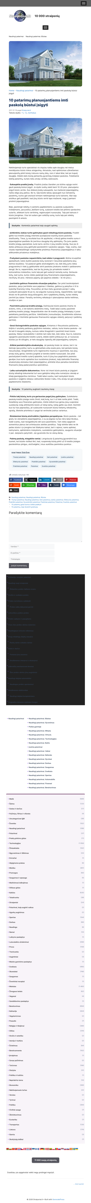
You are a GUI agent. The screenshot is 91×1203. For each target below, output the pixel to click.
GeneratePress (58, 1199)
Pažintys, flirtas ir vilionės (19, 814)
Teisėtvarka (14, 897)
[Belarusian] (7, 1149)
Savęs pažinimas (16, 1060)
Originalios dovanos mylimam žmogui (23, 702)
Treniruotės (14, 952)
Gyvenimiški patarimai (57, 462)
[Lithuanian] (50, 1149)
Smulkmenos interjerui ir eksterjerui (24, 660)
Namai (12, 932)
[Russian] (59, 1149)
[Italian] (45, 1149)
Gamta (12, 1134)
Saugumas (13, 976)
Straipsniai (13, 902)
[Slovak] (65, 1149)
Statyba (12, 1070)
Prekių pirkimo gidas (17, 838)
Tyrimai (12, 1100)
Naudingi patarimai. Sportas (40, 775)
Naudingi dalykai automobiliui (19, 678)
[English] (30, 1149)
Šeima (11, 804)
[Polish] (53, 1149)
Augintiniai (13, 957)
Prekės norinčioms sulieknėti (19, 601)
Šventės (12, 823)
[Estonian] (33, 1149)
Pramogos (13, 873)
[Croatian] (19, 1149)
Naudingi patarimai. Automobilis (42, 779)
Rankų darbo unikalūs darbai (21, 643)
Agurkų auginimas (16, 912)
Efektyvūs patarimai (20, 462)
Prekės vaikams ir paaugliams (19, 619)
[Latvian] (47, 1149)
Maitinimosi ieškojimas (18, 883)
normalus (32, 113)
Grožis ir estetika (16, 1036)
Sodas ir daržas (15, 809)
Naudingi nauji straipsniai (18, 583)
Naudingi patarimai (16, 36)
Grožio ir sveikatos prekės (18, 595)
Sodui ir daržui (14, 649)
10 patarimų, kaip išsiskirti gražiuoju (24, 507)
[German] (42, 1149)
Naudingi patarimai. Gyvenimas (41, 723)
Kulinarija (13, 1011)
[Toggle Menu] (83, 3)
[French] (39, 1149)
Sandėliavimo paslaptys (19, 1001)
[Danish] (24, 1149)
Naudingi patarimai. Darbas (40, 763)
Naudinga (13, 927)
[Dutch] (27, 1149)
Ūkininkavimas (15, 1115)
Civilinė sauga (15, 1110)
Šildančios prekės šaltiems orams (23, 589)
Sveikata (13, 967)
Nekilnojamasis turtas (18, 1090)
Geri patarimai (52, 457)
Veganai (12, 996)
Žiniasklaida (14, 848)
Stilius (11, 1031)
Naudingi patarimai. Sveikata (40, 771)
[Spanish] (71, 1149)
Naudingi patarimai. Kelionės (40, 755)
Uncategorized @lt (17, 819)
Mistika (12, 868)
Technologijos (15, 843)
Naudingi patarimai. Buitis (39, 743)
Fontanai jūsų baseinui (18, 654)
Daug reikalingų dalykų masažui (20, 637)
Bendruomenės (15, 1051)
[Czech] (22, 1149)
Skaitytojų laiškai (16, 1139)
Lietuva (12, 1130)
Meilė (11, 799)
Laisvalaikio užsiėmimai (19, 942)
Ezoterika (13, 1120)
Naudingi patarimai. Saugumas (41, 767)
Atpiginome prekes (17, 863)
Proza (11, 947)
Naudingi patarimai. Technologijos (42, 739)
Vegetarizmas (15, 1016)
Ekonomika (13, 1085)
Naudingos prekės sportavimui (22, 684)
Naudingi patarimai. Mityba (40, 731)
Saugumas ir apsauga (18, 878)
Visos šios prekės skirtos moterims (21, 625)
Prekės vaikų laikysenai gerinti (21, 607)
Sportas (12, 917)
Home (11, 90)
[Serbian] (62, 1149)
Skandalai (13, 972)
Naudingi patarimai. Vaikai (39, 751)
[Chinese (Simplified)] (13, 1149)
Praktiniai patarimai (20, 466)
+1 (22, 113)
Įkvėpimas (13, 1055)
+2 (26, 113)
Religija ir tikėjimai (16, 1026)
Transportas (14, 1125)
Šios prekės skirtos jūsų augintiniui (23, 672)
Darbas (12, 922)
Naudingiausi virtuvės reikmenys (21, 631)
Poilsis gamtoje (35, 727)
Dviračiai (13, 858)
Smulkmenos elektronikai (18, 690)
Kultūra (12, 893)
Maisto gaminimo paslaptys (20, 962)
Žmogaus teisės (15, 991)
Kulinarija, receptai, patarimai (19, 577)
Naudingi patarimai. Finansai (40, 783)
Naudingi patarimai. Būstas (36, 36)
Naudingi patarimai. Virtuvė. (40, 735)
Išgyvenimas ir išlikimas (19, 853)
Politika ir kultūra (16, 1075)
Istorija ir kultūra (16, 1041)
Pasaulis (12, 1021)
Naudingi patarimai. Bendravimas (42, 788)
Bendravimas (14, 1006)
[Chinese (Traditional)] (16, 1149)
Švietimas (13, 1046)
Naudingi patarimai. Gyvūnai (40, 759)
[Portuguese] (56, 1149)
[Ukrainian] (76, 1149)
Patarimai (34, 466)
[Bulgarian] (10, 1149)
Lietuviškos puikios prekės (18, 613)
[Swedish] (73, 1149)
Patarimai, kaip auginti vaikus (21, 907)
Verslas (12, 1095)
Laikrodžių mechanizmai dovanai (21, 666)
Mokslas (12, 986)
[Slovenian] (68, 1149)
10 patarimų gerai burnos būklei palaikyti (26, 504)
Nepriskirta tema (16, 1080)
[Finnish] (36, 1149)
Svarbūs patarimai (48, 466)
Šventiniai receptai (17, 981)
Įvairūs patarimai (67, 457)
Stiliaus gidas (14, 888)
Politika (12, 1105)
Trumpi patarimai (19, 457)
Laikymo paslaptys (17, 937)
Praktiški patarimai (38, 462)
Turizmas (13, 1065)
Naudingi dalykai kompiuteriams (22, 696)
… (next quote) (78, 1184)
